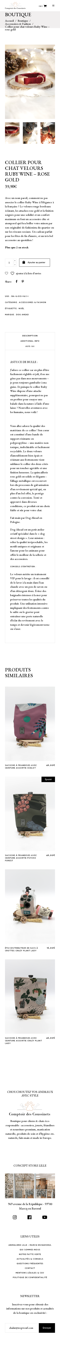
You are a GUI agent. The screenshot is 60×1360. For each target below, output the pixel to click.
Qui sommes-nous (30, 1249)
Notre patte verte (30, 1254)
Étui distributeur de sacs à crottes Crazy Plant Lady (21, 949)
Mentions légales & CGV (30, 1272)
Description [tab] (30, 335)
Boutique (23, 20)
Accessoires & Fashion (18, 23)
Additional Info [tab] (30, 341)
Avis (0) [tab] (30, 346)
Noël (21, 308)
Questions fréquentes (30, 1263)
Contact (30, 1268)
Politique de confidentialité (30, 1277)
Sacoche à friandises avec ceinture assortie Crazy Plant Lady (23, 1041)
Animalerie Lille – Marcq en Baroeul (30, 1245)
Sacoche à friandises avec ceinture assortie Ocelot (21, 767)
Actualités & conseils (30, 1259)
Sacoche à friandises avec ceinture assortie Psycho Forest (21, 858)
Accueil (9, 20)
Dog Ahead (22, 314)
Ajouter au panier (36, 262)
